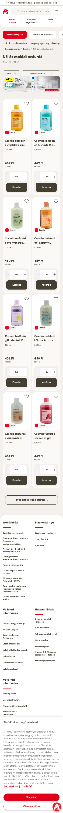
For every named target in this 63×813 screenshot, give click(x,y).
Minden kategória (14, 34)
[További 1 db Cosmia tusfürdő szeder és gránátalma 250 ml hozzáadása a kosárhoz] (55, 469)
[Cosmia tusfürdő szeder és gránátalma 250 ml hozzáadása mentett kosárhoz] (56, 396)
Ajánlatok (39, 545)
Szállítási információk (13, 533)
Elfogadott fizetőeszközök (15, 706)
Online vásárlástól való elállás (14, 598)
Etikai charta (9, 656)
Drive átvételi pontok (13, 565)
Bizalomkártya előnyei (45, 533)
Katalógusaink (9, 693)
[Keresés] (15, 11)
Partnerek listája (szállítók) (18, 786)
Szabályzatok (41, 539)
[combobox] (30, 11)
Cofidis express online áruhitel (13, 572)
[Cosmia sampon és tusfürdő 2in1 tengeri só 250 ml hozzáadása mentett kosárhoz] (56, 103)
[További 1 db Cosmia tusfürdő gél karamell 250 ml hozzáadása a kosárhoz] (55, 274)
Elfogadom (31, 797)
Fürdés (26, 49)
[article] (17, 147)
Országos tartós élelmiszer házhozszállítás (15, 558)
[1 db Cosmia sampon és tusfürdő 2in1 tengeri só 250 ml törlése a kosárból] (38, 176)
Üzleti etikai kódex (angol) (15, 650)
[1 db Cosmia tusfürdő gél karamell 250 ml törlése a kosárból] (38, 274)
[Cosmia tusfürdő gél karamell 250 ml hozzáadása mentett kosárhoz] (56, 201)
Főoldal (6, 43)
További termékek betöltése (30, 499)
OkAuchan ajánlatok (42, 34)
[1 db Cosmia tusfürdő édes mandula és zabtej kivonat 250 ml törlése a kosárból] (8, 274)
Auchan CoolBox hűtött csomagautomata (14, 550)
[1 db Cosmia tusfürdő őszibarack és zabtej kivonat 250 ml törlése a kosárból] (8, 469)
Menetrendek (41, 640)
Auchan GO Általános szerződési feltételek (45, 653)
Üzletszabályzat (10, 669)
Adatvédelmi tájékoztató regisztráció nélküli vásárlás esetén (14, 589)
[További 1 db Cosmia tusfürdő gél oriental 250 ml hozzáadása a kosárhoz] (25, 372)
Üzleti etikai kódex (11, 644)
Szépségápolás (12, 49)
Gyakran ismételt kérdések (43, 620)
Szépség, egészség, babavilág (45, 43)
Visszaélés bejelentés (13, 662)
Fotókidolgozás (42, 646)
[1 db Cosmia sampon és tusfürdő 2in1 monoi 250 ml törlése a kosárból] (8, 176)
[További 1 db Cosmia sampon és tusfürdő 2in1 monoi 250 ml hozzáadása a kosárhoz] (25, 176)
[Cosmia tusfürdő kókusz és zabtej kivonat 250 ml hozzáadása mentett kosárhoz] (56, 298)
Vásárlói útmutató (11, 700)
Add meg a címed (34, 3)
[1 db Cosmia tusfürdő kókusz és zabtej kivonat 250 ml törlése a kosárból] (38, 372)
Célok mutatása (31, 806)
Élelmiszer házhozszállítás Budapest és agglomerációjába (15, 541)
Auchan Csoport (10, 630)
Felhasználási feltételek (46, 634)
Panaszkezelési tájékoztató (10, 713)
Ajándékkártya (42, 627)
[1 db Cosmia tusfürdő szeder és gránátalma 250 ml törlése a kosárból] (38, 469)
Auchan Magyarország (13, 623)
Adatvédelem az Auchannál (11, 636)
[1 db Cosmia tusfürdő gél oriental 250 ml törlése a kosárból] (8, 372)
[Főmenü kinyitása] (56, 11)
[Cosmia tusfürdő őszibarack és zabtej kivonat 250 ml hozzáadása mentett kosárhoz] (26, 396)
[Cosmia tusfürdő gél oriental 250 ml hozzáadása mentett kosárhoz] (26, 298)
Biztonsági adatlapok (45, 660)
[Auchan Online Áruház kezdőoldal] (5, 11)
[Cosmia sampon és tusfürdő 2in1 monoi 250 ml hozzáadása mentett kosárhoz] (26, 103)
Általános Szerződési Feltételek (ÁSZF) (13, 579)
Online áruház (20, 43)
